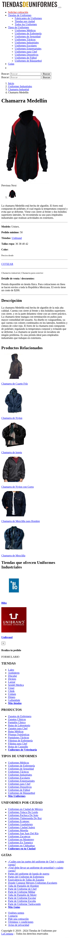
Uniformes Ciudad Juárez (21, 827)
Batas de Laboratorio (19, 725)
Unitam (12, 694)
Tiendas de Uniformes (19, 15)
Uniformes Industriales (27, 42)
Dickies (12, 678)
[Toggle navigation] (60, 7)
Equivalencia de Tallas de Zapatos (26, 879)
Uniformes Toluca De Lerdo (23, 812)
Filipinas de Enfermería (20, 740)
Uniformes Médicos (25, 30)
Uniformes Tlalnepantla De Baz (25, 818)
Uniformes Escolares (26, 45)
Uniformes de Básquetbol (28, 60)
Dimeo (11, 697)
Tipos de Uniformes (18, 27)
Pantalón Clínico (17, 722)
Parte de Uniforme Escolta (22, 901)
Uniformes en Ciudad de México (25, 809)
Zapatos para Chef (17, 728)
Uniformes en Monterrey (21, 839)
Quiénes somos (16, 912)
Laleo (11, 669)
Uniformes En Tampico (20, 842)
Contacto (13, 915)
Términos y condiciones (20, 921)
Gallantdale (14, 700)
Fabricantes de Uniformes (28, 18)
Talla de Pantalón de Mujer (22, 895)
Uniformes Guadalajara (20, 824)
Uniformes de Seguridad (28, 36)
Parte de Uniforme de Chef (22, 888)
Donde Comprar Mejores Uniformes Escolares (32, 882)
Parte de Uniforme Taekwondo (24, 904)
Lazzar (11, 681)
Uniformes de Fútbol (26, 57)
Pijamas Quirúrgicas (18, 734)
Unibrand (17, 238)
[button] (6, 185)
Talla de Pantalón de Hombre (23, 885)
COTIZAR (7, 264)
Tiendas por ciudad (25, 21)
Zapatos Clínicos (17, 719)
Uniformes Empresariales (28, 48)
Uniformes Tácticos (25, 39)
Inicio (11, 83)
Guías (11, 63)
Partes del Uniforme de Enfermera (26, 876)
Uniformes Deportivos (26, 54)
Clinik (11, 691)
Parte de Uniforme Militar (21, 891)
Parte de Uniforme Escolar (22, 898)
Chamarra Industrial (18, 89)
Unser (11, 688)
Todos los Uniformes (26, 24)
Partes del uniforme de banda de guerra (28, 873)
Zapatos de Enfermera (19, 716)
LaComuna (7, 933)
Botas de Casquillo (18, 746)
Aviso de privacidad (18, 925)
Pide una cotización (18, 918)
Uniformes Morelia (18, 830)
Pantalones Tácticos (18, 737)
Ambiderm (13, 672)
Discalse (12, 675)
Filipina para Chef (17, 743)
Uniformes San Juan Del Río (23, 833)
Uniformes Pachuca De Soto (23, 815)
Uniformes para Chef (26, 51)
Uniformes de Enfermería (28, 33)
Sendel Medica (16, 685)
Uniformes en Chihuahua (21, 845)
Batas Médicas (15, 731)
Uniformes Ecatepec (18, 821)
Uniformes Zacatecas (19, 836)
